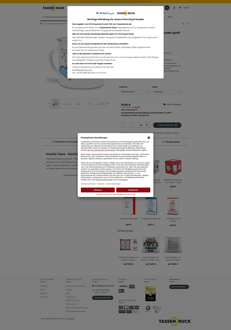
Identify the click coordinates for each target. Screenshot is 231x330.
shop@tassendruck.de (82, 70)
